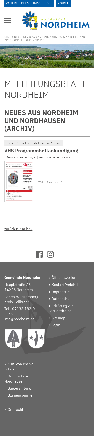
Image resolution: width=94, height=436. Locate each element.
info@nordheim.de (19, 318)
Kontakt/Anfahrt (65, 284)
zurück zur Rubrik (18, 228)
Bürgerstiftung (19, 388)
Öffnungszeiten (64, 277)
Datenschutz (62, 298)
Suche (65, 3)
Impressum (61, 291)
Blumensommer (21, 395)
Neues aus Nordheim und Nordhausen (49, 36)
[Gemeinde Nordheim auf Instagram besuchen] (52, 256)
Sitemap (58, 318)
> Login (54, 325)
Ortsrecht (15, 409)
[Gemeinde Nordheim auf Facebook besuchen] (41, 256)
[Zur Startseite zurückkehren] (56, 14)
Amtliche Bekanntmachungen (29, 3)
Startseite (11, 36)
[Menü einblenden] (8, 20)
